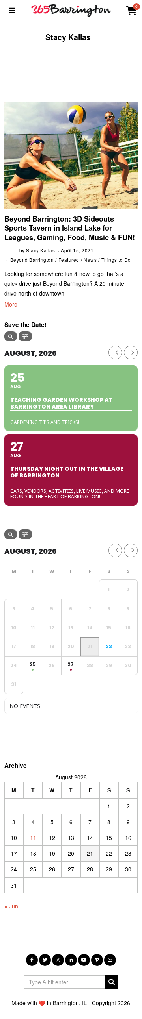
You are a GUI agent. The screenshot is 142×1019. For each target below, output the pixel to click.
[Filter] (25, 336)
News (90, 259)
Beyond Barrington (32, 259)
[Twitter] (45, 960)
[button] (111, 982)
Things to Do (116, 259)
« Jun (11, 906)
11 (33, 837)
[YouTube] (84, 960)
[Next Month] (131, 352)
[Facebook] (32, 960)
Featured (68, 259)
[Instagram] (58, 960)
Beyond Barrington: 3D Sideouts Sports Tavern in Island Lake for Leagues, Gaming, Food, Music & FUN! (69, 228)
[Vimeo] (97, 960)
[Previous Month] (115, 352)
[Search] (10, 336)
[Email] (110, 960)
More (10, 304)
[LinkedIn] (71, 960)
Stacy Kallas (40, 250)
